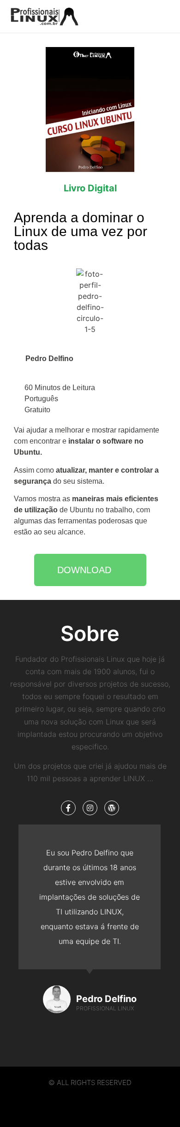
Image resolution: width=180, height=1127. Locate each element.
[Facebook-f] (68, 808)
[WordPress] (111, 808)
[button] (149, 17)
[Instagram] (90, 808)
